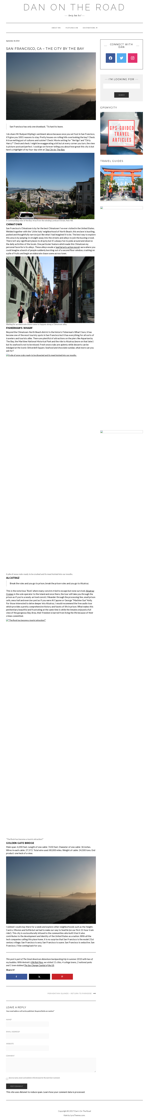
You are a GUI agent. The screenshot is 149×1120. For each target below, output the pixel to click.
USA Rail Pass (37, 962)
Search (121, 95)
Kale (65, 1115)
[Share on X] (39, 977)
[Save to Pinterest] (62, 977)
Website (10, 1044)
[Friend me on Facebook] (110, 58)
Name (9, 1020)
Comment (10, 1056)
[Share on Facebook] (16, 977)
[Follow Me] (121, 58)
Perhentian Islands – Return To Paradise (70, 993)
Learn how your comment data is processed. (64, 1092)
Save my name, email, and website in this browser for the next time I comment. (34, 1078)
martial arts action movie (68, 247)
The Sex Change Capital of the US (39, 965)
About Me (56, 28)
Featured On (72, 28)
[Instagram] (132, 58)
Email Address (13, 1032)
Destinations (89, 28)
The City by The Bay (55, 149)
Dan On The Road (74, 7)
